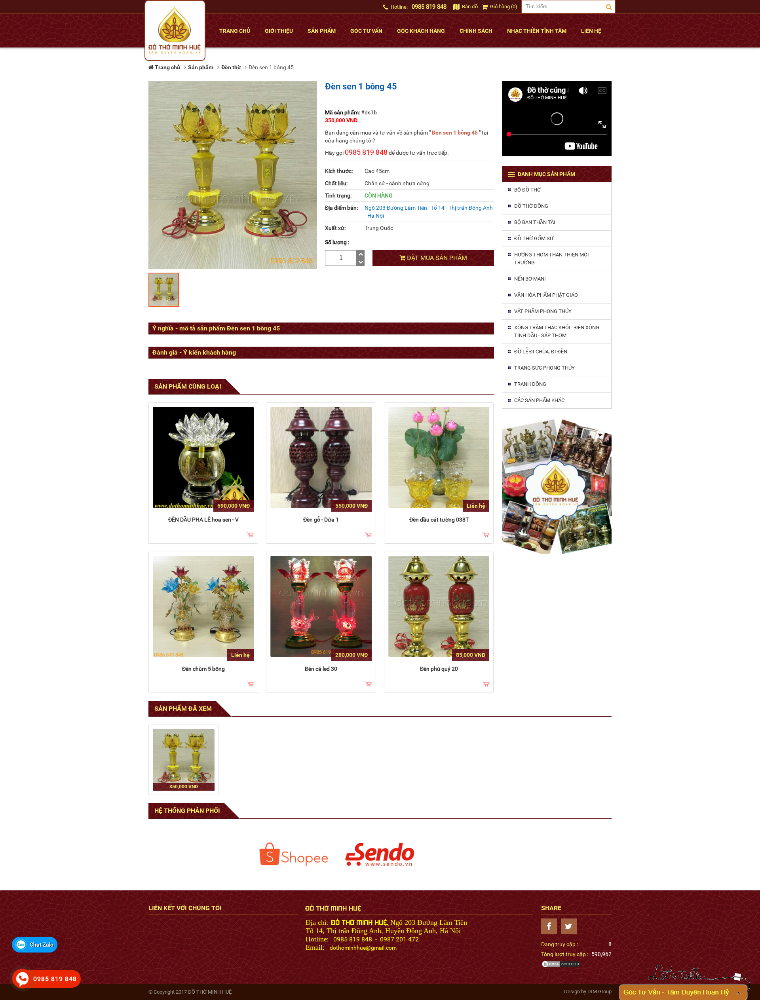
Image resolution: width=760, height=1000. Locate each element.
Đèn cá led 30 (321, 669)
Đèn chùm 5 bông (203, 669)
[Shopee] (293, 854)
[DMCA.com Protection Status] (561, 966)
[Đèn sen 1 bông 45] (184, 760)
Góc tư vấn (366, 31)
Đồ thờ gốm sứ (533, 238)
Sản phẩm (322, 31)
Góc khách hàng (421, 31)
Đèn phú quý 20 (439, 669)
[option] (294, 854)
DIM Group (599, 991)
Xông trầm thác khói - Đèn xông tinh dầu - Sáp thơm (556, 331)
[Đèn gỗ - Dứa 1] (320, 457)
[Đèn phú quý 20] (438, 606)
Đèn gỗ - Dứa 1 (321, 519)
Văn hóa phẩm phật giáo (546, 295)
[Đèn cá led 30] (320, 606)
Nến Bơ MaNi (530, 279)
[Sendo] (380, 854)
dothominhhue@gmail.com (363, 948)
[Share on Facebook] (551, 926)
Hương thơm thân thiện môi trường (551, 259)
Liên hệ (591, 31)
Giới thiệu (279, 31)
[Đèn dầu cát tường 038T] (438, 457)
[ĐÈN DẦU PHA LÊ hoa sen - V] (203, 457)
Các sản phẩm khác (539, 400)
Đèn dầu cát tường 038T (439, 519)
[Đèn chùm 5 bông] (203, 606)
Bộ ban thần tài (534, 222)
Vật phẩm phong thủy (543, 311)
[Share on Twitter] (571, 926)
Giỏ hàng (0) (503, 6)
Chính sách (476, 31)
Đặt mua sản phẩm (436, 258)
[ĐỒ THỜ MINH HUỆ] (174, 30)
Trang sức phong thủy (544, 368)
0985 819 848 (429, 6)
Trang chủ (234, 31)
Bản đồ (469, 6)
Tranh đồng (530, 384)
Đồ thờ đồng (531, 206)
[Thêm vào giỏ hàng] (250, 535)
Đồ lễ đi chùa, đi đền (540, 352)
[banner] (557, 485)
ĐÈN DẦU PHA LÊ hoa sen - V (203, 519)
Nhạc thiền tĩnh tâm (536, 31)
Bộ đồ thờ (527, 190)
